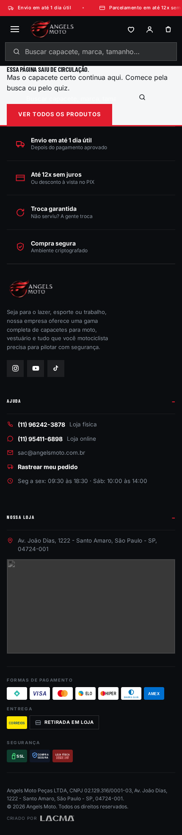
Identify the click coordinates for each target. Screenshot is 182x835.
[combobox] (91, 51)
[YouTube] (35, 368)
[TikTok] (55, 368)
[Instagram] (15, 368)
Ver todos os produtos (59, 114)
